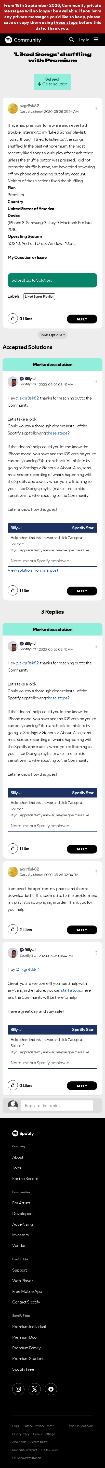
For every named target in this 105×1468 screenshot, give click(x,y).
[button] (96, 108)
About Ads (19, 1442)
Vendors (20, 1245)
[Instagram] (18, 1389)
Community (27, 39)
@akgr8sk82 (27, 398)
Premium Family (26, 1348)
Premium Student (28, 1358)
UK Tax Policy (49, 1450)
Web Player (22, 1280)
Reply (82, 319)
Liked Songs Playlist (39, 296)
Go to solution (54, 84)
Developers (22, 1213)
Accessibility (38, 1442)
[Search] (72, 40)
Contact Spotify (26, 1302)
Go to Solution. (38, 280)
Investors (20, 1235)
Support (19, 1270)
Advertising (22, 1224)
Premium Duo (24, 1337)
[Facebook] (51, 1389)
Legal (16, 1426)
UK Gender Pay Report (26, 1458)
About (17, 1157)
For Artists (21, 1203)
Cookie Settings (44, 1434)
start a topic (71, 990)
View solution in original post (33, 570)
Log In (84, 40)
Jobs (16, 1168)
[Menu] (96, 40)
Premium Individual (29, 1326)
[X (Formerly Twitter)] (35, 1389)
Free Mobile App (27, 1291)
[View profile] (13, 108)
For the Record (25, 1178)
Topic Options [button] (51, 334)
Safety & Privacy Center (39, 1426)
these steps (66, 22)
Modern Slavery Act (24, 1450)
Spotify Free (23, 1369)
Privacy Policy (20, 1434)
